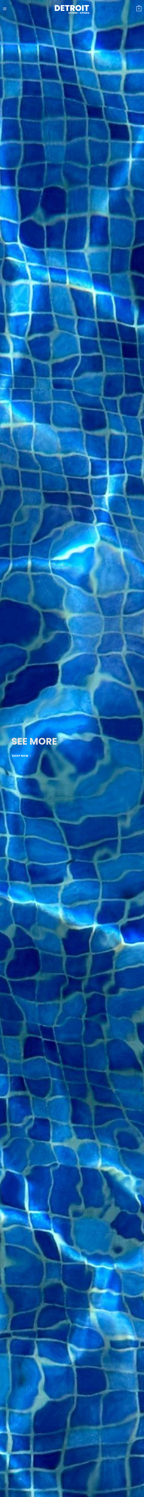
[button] (5, 8)
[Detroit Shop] (72, 9)
